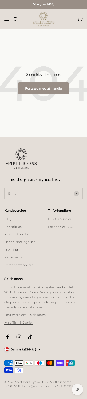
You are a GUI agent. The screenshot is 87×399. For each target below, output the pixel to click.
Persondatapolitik (18, 265)
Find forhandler (16, 234)
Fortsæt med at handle (43, 88)
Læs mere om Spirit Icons (25, 315)
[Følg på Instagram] (19, 337)
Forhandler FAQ (60, 227)
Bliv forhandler (59, 219)
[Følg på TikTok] (30, 337)
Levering (11, 250)
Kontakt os (13, 227)
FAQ (7, 219)
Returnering (14, 257)
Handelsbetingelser (19, 242)
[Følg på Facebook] (7, 337)
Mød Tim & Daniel (18, 323)
